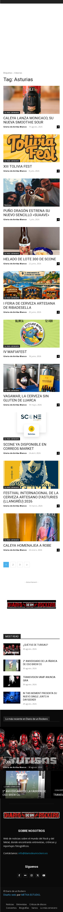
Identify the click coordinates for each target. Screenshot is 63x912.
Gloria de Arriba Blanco (15, 126)
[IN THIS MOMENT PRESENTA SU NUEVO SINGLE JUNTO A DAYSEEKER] (11, 697)
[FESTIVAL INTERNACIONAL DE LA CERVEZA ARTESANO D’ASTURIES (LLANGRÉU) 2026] (31, 475)
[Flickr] (25, 875)
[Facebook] (19, 875)
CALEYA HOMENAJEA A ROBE (27, 545)
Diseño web (9, 894)
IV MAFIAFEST (15, 352)
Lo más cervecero (11, 112)
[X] (37, 875)
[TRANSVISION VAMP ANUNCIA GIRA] (11, 681)
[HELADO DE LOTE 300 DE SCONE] (31, 241)
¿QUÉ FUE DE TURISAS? (35, 645)
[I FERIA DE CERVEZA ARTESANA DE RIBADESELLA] (31, 285)
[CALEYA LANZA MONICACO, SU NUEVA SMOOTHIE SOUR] (31, 100)
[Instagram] (31, 875)
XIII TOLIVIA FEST (17, 166)
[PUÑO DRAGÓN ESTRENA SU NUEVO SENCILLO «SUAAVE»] (31, 192)
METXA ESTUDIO (30, 894)
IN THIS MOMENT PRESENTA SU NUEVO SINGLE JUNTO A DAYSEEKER (40, 696)
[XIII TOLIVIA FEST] (31, 148)
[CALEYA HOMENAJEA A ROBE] (31, 527)
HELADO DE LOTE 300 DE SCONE (29, 259)
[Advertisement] (31, 36)
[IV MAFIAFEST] (31, 334)
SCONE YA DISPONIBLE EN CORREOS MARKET (24, 446)
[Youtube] (43, 875)
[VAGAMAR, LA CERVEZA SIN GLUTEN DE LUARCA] (31, 378)
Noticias (7, 205)
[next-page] (27, 564)
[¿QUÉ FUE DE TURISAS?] (11, 649)
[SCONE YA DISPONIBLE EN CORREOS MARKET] (31, 426)
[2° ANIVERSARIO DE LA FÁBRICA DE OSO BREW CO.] (11, 665)
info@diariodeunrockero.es (33, 853)
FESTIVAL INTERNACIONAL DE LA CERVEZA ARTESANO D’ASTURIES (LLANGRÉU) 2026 (30, 497)
